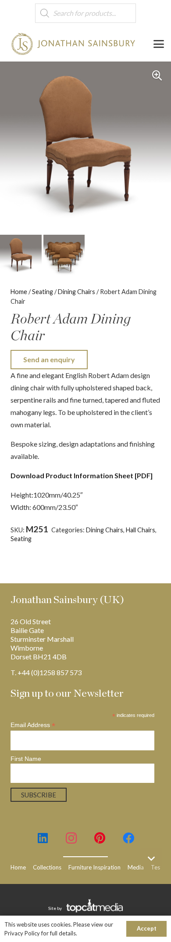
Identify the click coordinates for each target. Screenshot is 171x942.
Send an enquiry (49, 359)
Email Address (33, 725)
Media (136, 867)
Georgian (87, 538)
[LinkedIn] (42, 838)
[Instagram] (71, 838)
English (61, 538)
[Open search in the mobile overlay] (85, 13)
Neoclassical (28, 547)
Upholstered (105, 547)
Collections (47, 867)
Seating (42, 291)
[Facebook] (128, 838)
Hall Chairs (140, 530)
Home (19, 291)
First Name (26, 758)
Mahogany (117, 538)
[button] (159, 44)
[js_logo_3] (73, 44)
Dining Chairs (76, 291)
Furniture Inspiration (94, 867)
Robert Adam (66, 547)
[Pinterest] (100, 838)
